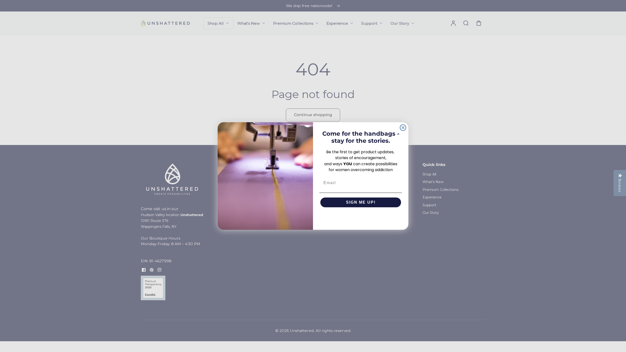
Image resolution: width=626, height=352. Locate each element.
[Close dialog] (403, 128)
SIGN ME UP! (361, 202)
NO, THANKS (360, 217)
